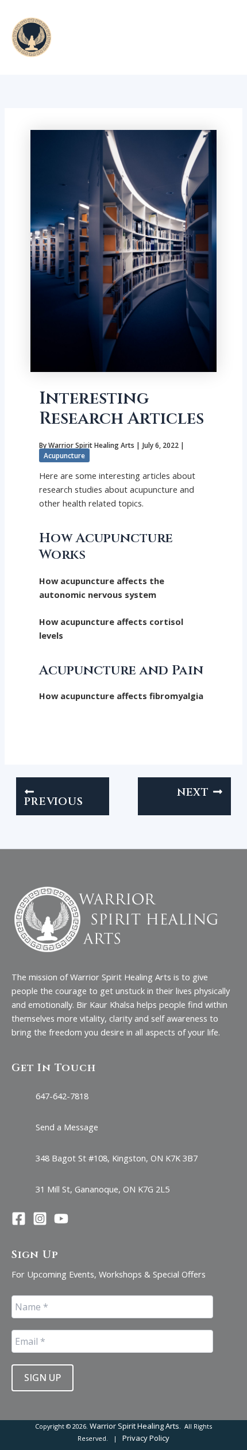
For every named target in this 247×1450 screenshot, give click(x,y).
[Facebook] (18, 1218)
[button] (171, 37)
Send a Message (67, 1127)
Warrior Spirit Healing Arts (134, 1426)
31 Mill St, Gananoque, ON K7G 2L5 (102, 1189)
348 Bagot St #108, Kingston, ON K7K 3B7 (117, 1158)
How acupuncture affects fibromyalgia (121, 695)
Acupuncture (64, 455)
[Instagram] (40, 1218)
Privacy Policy (145, 1438)
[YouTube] (61, 1218)
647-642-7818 (62, 1096)
